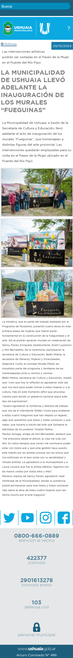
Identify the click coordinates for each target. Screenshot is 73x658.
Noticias (10, 44)
